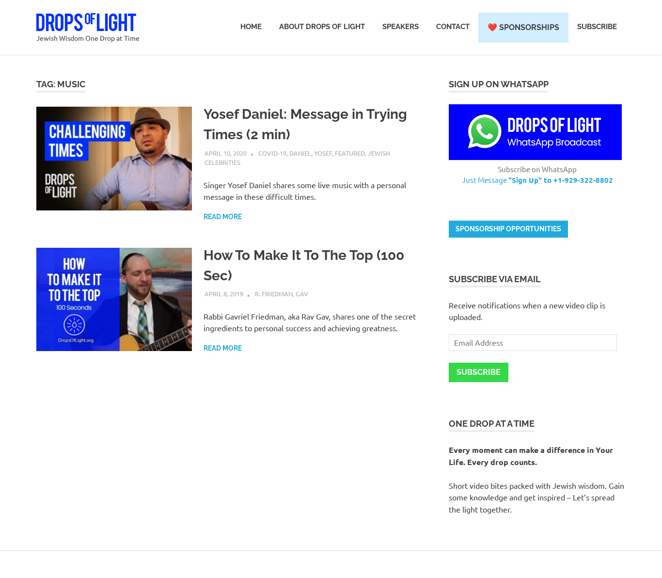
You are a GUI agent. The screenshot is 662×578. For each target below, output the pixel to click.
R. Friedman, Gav (281, 293)
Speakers (400, 26)
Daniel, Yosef (310, 153)
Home (251, 26)
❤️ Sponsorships (523, 27)
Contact (453, 26)
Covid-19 (272, 153)
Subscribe (597, 26)
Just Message (537, 179)
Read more (223, 217)
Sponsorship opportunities (508, 229)
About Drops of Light (322, 26)
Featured (350, 153)
